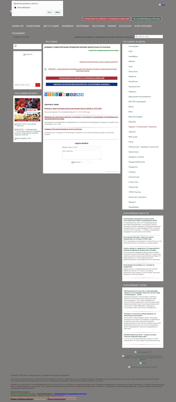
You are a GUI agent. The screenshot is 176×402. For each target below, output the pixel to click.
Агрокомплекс (134, 86)
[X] (60, 94)
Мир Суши (133, 137)
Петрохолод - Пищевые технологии (144, 147)
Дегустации (51, 26)
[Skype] (78, 94)
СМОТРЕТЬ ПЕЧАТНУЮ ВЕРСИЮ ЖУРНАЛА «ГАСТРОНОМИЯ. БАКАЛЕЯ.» (81, 84)
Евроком (132, 122)
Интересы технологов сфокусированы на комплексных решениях (140, 315)
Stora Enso (133, 71)
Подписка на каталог (105, 37)
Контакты (129, 37)
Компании (33, 26)
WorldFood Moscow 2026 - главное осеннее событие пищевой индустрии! (140, 335)
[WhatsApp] (53, 94)
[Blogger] (64, 94)
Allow (57, 12)
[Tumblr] (71, 94)
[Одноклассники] (49, 94)
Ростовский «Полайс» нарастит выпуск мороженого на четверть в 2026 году (139, 238)
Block (50, 12)
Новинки (67, 26)
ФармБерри (134, 207)
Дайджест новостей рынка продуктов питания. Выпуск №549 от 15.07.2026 (73, 108)
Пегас (131, 142)
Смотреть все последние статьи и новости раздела (99, 62)
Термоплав (133, 187)
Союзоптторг (134, 177)
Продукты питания (136, 157)
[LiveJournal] (67, 94)
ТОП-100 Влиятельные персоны (146, 19)
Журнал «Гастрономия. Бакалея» (143, 127)
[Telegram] (82, 94)
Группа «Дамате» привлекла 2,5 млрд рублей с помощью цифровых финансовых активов (142, 249)
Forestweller (134, 46)
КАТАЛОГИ (125, 26)
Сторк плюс (133, 182)
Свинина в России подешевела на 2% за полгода (63, 129)
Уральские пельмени (137, 197)
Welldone (132, 76)
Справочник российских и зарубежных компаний (106, 19)
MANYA (132, 61)
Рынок (112, 26)
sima (130, 66)
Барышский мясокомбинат (140, 97)
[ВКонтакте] (46, 94)
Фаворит (132, 202)
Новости (17, 26)
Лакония (132, 132)
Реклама (120, 37)
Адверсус (132, 92)
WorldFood (133, 81)
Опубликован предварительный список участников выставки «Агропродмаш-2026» (140, 219)
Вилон (131, 107)
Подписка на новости (85, 37)
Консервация (143, 26)
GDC (131, 51)
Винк (131, 112)
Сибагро (132, 172)
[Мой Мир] (56, 94)
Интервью (82, 26)
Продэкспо (133, 167)
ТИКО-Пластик (135, 192)
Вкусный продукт (136, 117)
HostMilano (133, 56)
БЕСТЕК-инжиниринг (137, 102)
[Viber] (74, 94)
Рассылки (98, 26)
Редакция (18, 33)
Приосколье (134, 152)
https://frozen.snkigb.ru (48, 379)
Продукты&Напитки (137, 162)
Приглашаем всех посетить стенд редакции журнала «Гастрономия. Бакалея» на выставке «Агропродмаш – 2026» (142, 293)
